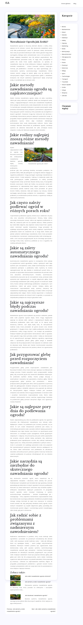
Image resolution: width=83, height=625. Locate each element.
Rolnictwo (65, 68)
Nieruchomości (66, 54)
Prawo (64, 62)
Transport (65, 79)
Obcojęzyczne (66, 57)
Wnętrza (64, 93)
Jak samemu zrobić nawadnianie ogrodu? (38, 582)
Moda (63, 49)
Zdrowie (64, 95)
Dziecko (64, 35)
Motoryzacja (66, 51)
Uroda (64, 87)
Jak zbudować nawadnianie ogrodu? (36, 595)
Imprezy (64, 43)
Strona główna (65, 3)
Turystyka (65, 82)
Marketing (65, 46)
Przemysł (65, 65)
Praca (64, 60)
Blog (75, 3)
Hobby (64, 40)
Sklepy (64, 71)
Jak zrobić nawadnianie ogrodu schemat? (38, 576)
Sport (63, 73)
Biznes (64, 27)
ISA (7, 3)
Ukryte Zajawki (66, 84)
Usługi (64, 90)
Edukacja (65, 37)
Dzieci (64, 32)
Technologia (66, 76)
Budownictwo (66, 29)
